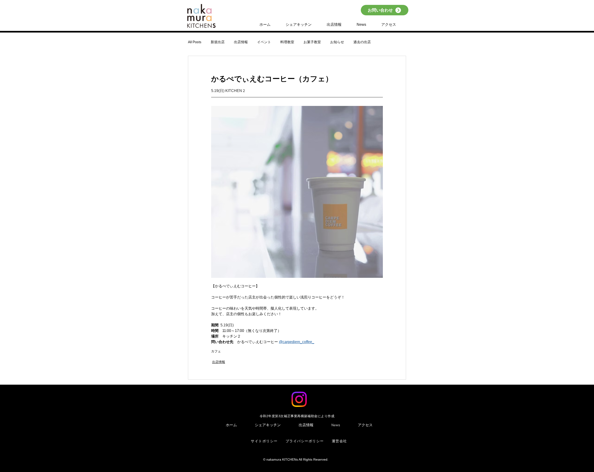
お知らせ (337, 42)
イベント (264, 42)
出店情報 (241, 42)
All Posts (194, 42)
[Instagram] (299, 399)
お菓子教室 (312, 42)
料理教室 (287, 42)
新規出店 (218, 42)
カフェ (216, 351)
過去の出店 (362, 42)
